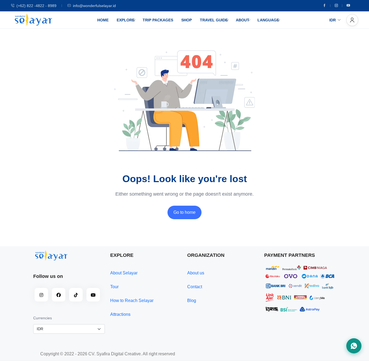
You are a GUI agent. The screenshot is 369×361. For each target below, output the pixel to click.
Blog (191, 300)
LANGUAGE (268, 20)
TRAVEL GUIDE (214, 20)
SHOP (186, 20)
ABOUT (242, 20)
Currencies (42, 318)
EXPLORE (126, 20)
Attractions (120, 314)
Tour (114, 286)
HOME (103, 20)
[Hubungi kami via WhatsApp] (353, 345)
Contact (194, 286)
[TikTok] (76, 294)
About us (195, 273)
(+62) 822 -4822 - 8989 (36, 6)
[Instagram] (336, 6)
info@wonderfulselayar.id (94, 6)
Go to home (184, 212)
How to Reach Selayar (131, 300)
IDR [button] (332, 20)
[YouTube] (93, 294)
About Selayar (123, 273)
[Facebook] (324, 6)
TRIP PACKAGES (158, 20)
